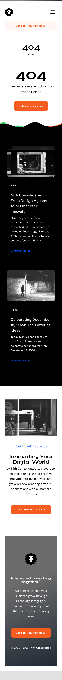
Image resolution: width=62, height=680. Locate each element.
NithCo (14, 185)
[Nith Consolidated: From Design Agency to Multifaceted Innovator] (31, 148)
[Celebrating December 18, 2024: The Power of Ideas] (31, 273)
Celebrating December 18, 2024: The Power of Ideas (31, 325)
